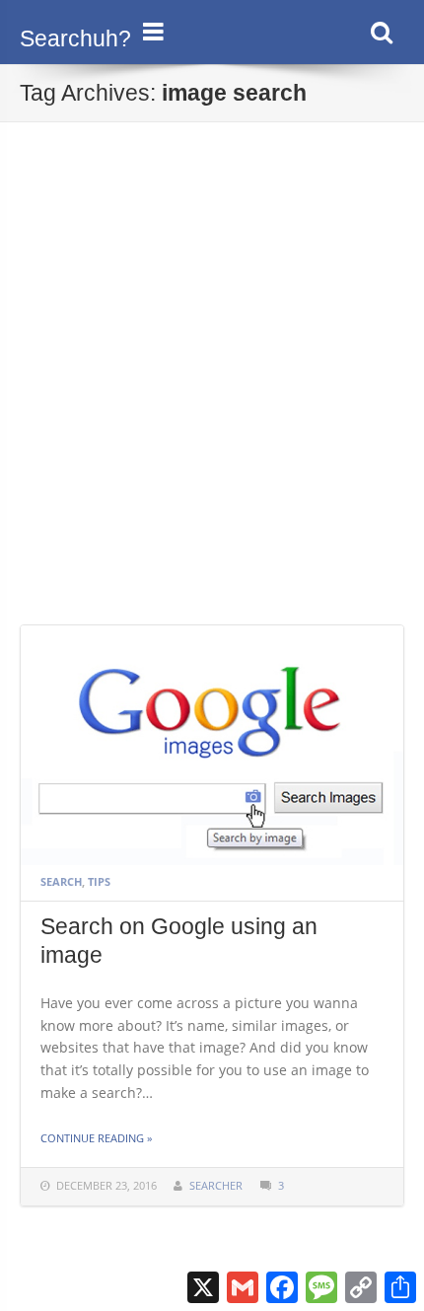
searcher (216, 1185)
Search (61, 881)
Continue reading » (96, 1137)
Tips (99, 881)
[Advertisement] (212, 402)
